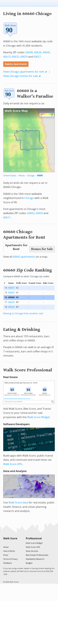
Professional (34, 538)
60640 (29, 52)
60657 (37, 56)
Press (5, 555)
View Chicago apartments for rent (23, 71)
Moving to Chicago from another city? (23, 313)
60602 (30, 213)
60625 (15, 56)
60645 (46, 52)
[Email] (15, 543)
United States (9, 175)
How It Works (9, 551)
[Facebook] (10, 543)
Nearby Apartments (16, 64)
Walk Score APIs (12, 464)
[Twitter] (5, 543)
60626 (37, 52)
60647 (11, 292)
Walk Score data (18, 502)
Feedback (7, 563)
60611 (6, 217)
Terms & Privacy (10, 559)
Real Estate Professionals (37, 555)
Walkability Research (35, 559)
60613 (6, 56)
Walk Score (10, 538)
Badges (29, 563)
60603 (39, 213)
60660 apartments (24, 256)
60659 (24, 56)
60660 (40, 175)
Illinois (22, 175)
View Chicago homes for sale (20, 76)
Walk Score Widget (38, 417)
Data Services (32, 551)
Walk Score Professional (27, 370)
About (6, 547)
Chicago (31, 175)
